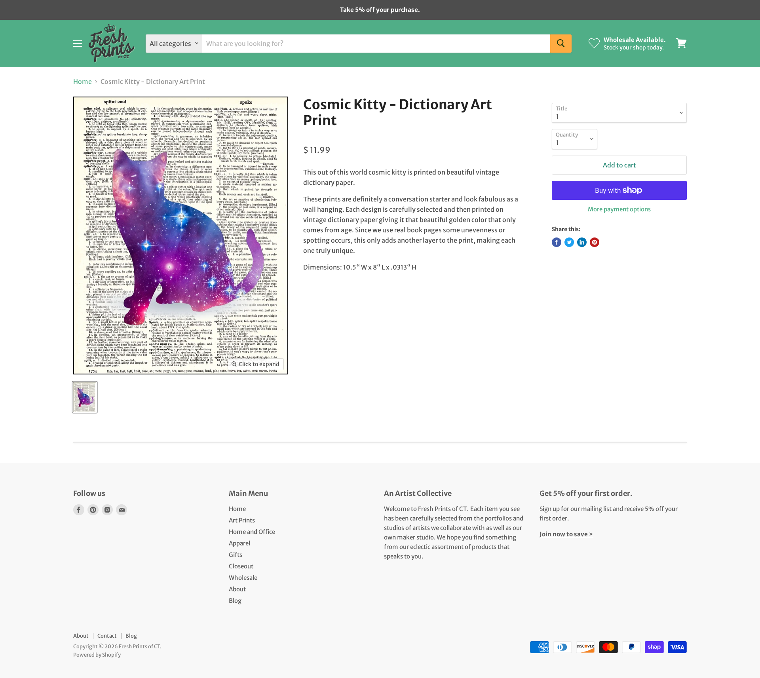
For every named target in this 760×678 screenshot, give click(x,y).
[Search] (561, 43)
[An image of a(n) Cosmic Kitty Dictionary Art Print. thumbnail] (84, 397)
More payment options (619, 209)
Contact (107, 635)
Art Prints (242, 520)
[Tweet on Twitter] (569, 242)
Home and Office (252, 532)
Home (82, 81)
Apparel (239, 543)
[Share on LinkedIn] (582, 242)
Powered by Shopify (97, 654)
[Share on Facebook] (556, 242)
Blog (235, 600)
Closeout (241, 566)
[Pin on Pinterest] (594, 242)
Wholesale (243, 577)
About (237, 589)
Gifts (235, 554)
